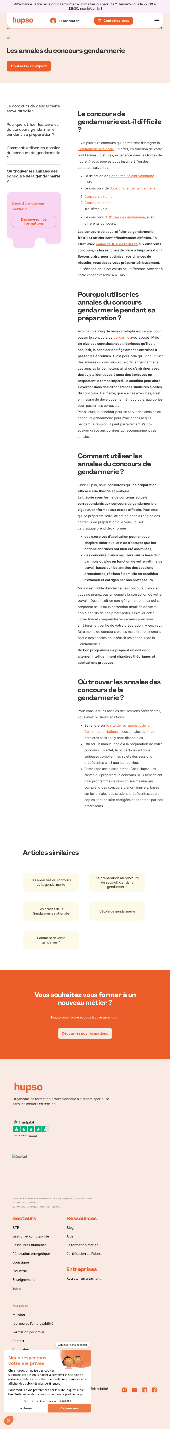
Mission (18, 1314)
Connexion (20, 1349)
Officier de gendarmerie (126, 217)
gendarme (121, 337)
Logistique (20, 1262)
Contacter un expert (29, 66)
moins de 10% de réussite (117, 244)
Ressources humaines (29, 1245)
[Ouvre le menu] (156, 21)
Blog (70, 1227)
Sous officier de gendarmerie (132, 188)
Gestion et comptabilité (30, 1236)
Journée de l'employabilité (32, 1323)
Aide (70, 1236)
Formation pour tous (28, 1332)
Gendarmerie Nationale (96, 149)
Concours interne (97, 203)
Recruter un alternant (84, 1278)
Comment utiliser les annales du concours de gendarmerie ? (33, 152)
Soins (16, 1288)
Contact (18, 1341)
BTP (15, 1227)
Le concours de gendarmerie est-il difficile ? (33, 109)
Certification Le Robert (84, 1253)
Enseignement (23, 1279)
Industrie (19, 1271)
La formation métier (82, 1245)
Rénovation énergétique (31, 1253)
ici (98, 8)
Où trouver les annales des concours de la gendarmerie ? (33, 176)
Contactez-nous (116, 21)
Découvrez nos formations (34, 221)
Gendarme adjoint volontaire (131, 176)
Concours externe (98, 196)
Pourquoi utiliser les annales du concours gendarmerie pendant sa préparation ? (33, 129)
